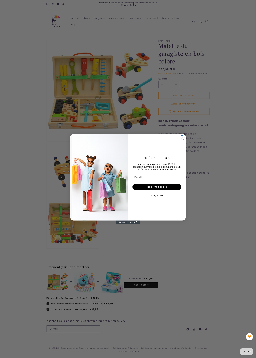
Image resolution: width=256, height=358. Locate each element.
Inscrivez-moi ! (157, 187)
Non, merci (157, 196)
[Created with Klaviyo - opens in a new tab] (128, 222)
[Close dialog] (182, 137)
